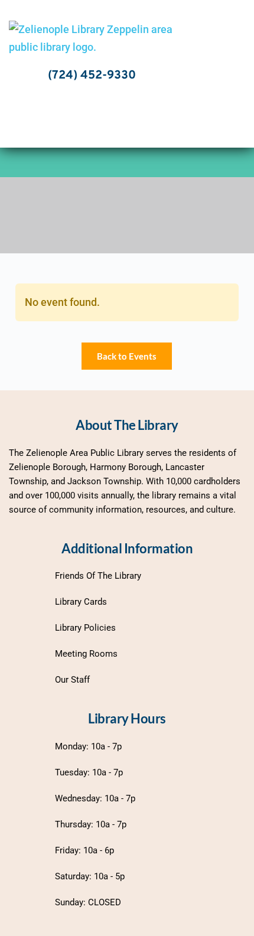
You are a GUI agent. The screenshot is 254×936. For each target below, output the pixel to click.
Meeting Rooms (86, 653)
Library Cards (81, 601)
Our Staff (72, 679)
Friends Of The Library (98, 575)
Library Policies (85, 627)
